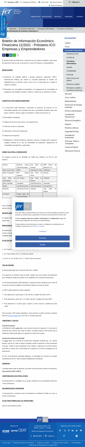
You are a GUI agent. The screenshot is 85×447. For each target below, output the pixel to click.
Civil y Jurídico (70, 97)
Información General (72, 151)
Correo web (44, 2)
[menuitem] (11, 2)
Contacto (79, 16)
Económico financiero (27, 29)
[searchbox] (76, 2)
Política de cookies (43, 442)
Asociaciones (47, 16)
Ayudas (69, 67)
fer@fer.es (51, 436)
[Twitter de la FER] (65, 431)
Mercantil (68, 94)
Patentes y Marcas (71, 128)
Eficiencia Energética (73, 120)
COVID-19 (70, 57)
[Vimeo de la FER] (80, 430)
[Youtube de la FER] (76, 430)
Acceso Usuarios (56, 5)
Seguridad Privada (72, 131)
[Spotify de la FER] (76, 436)
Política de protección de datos (23, 442)
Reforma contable (73, 84)
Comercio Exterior (71, 147)
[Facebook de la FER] (69, 430)
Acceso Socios (57, 2)
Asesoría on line (72, 54)
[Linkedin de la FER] (72, 430)
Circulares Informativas (45, 29)
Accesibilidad (76, 442)
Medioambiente (70, 101)
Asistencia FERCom (29, 2)
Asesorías (68, 16)
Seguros (68, 124)
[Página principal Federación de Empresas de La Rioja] (11, 12)
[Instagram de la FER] (64, 436)
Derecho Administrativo (73, 111)
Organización (36, 16)
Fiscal (67, 47)
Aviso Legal (6, 442)
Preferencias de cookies (61, 442)
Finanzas (70, 74)
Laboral (67, 43)
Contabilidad (71, 71)
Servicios (57, 16)
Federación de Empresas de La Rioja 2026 (43, 445)
